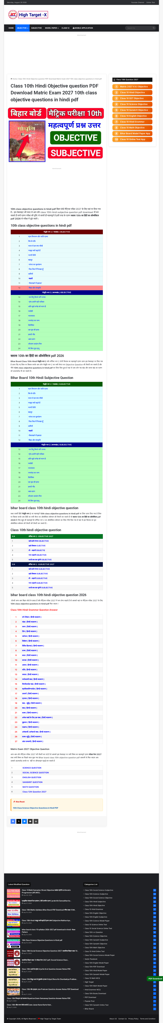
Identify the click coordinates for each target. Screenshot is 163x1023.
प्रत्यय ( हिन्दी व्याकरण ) (30, 698)
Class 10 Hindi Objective (132, 92)
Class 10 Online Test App (132, 139)
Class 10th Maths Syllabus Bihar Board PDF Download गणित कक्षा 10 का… (49, 910)
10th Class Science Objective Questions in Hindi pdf (42, 940)
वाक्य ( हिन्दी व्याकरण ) (30, 712)
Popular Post (90, 1001)
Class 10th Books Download (95, 993)
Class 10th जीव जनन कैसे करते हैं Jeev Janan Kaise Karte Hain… (29, 1005)
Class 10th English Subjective (96, 917)
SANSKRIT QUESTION (32, 782)
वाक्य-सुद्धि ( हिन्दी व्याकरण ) (32, 736)
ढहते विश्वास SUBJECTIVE (38, 573)
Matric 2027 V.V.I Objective (134, 86)
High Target (89, 982)
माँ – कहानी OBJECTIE (37, 550)
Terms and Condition (147, 1019)
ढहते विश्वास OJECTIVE (37, 546)
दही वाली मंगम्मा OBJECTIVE (39, 541)
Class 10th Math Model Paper (96, 986)
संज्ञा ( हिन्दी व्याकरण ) (30, 622)
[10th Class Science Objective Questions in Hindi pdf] (13, 943)
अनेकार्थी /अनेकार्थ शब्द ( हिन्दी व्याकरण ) (36, 732)
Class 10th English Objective (95, 913)
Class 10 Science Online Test (96, 925)
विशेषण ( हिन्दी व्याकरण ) (30, 641)
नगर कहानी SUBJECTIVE (38, 583)
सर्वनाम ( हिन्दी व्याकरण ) (30, 636)
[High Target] (37, 15)
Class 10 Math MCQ (92, 978)
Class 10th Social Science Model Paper (100, 955)
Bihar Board (89, 1009)
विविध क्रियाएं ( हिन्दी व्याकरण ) (33, 645)
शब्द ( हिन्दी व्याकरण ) (29, 708)
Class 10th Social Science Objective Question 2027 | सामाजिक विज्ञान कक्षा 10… (50, 951)
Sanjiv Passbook (91, 959)
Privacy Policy (133, 1019)
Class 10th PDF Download (95, 967)
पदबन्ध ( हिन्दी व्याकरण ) (30, 727)
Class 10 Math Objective (132, 127)
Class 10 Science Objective (133, 104)
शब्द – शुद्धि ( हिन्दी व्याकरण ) (32, 703)
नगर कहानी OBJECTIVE (37, 555)
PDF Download (90, 997)
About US (113, 1019)
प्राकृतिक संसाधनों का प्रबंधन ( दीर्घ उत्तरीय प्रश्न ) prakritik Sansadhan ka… (46, 901)
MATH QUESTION (31, 787)
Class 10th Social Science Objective (98, 898)
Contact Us (122, 1019)
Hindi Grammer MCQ (92, 990)
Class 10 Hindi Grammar (132, 122)
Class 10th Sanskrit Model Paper (97, 974)
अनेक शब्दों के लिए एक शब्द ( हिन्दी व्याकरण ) (37, 717)
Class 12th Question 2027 (34, 792)
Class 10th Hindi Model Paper (96, 970)
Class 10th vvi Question (94, 932)
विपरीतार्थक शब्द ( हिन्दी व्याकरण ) (34, 684)
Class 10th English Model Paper (97, 963)
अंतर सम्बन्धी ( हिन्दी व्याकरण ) (32, 741)
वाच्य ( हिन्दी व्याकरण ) (30, 650)
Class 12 (65, 28)
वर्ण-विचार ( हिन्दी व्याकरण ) (31, 617)
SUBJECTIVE (36, 28)
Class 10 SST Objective (132, 98)
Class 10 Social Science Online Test (98, 928)
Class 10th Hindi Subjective (95, 902)
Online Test (150, 2)
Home (11, 28)
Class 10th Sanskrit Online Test (96, 1005)
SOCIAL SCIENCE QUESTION (36, 772)
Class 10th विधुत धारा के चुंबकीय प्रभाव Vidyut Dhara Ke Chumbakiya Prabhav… (49, 979)
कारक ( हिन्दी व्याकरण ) (30, 660)
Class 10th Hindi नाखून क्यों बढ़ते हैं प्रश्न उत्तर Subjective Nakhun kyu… (46, 920)
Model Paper (51, 28)
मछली (31, 278)
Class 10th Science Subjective (96, 894)
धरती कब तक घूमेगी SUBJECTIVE (41, 587)
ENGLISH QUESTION (32, 777)
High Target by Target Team (50, 1019)
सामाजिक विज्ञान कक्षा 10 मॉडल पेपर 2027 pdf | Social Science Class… (45, 960)
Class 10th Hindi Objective (95, 905)
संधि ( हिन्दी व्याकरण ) (29, 669)
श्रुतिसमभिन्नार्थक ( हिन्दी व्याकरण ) (34, 689)
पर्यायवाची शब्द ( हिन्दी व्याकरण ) (33, 679)
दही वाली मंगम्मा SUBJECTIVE (39, 569)
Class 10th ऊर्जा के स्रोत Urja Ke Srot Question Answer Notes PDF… (46, 969)
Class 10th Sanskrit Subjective (96, 940)
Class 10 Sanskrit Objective (134, 110)
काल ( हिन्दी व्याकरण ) (30, 655)
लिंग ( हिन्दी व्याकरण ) (29, 631)
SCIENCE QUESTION (32, 768)
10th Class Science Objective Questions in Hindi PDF (35, 808)
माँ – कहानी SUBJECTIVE (38, 578)
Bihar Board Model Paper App (135, 133)
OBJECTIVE (22, 28)
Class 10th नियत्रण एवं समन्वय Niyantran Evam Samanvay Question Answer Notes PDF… (39, 998)
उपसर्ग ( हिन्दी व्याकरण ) (30, 693)
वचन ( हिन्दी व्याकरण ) (30, 626)
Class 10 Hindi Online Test (95, 951)
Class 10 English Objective (133, 116)
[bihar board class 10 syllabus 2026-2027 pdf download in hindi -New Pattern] (13, 932)
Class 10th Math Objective (95, 947)
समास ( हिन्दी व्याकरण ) (30, 674)
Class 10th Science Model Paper (97, 921)
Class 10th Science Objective (96, 936)
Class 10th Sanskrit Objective (96, 944)
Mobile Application (83, 28)
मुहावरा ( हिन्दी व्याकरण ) (30, 722)
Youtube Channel (137, 2)
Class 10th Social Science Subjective (99, 890)
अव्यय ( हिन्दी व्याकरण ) (30, 665)
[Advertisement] (81, 53)
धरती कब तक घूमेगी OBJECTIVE (40, 560)
